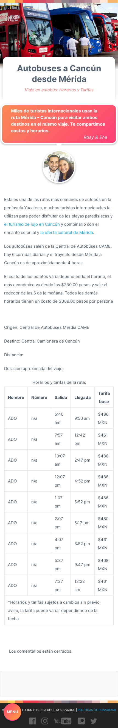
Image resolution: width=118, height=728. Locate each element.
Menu (12, 712)
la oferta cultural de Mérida (66, 232)
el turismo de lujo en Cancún (32, 224)
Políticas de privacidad (97, 710)
